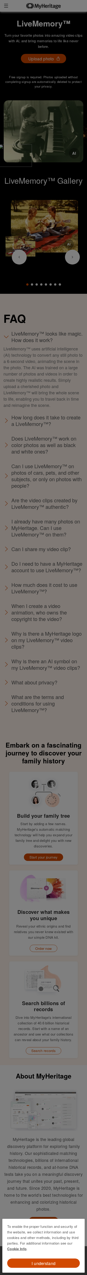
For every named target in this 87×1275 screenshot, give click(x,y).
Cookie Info (16, 1248)
